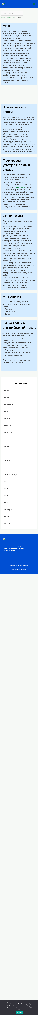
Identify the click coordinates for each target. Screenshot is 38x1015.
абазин (7, 517)
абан (6, 397)
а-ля (6, 439)
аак (6, 467)
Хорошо (19, 1012)
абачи (7, 418)
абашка (8, 432)
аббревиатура (11, 474)
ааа (6, 453)
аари (6, 495)
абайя (7, 524)
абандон (8, 404)
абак (6, 390)
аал (6, 481)
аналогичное (20, 187)
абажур (8, 509)
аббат (7, 460)
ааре (6, 488)
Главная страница (7, 17)
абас (6, 411)
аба (6, 503)
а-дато (7, 425)
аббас (7, 446)
